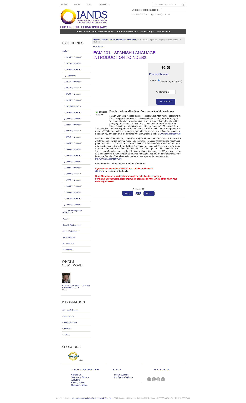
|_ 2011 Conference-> (72, 106)
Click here (100, 171)
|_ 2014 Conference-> (72, 88)
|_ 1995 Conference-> (72, 192)
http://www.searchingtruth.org (108, 159)
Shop (77, 4)
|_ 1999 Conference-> (72, 168)
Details (81, 360)
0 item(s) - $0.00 (162, 15)
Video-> (66, 219)
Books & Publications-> (72, 225)
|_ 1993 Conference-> (72, 204)
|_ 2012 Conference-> (72, 100)
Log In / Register (139, 15)
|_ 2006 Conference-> (72, 131)
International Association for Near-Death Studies (91, 398)
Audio (104, 40)
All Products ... (68, 250)
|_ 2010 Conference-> (72, 112)
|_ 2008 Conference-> (72, 125)
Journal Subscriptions (127, 31)
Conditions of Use (69, 322)
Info (89, 4)
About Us (75, 380)
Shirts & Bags (147, 31)
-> (66, 51)
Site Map (66, 335)
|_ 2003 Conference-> (72, 149)
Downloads (132, 40)
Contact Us (66, 328)
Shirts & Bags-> (69, 237)
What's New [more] (72, 263)
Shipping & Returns (70, 310)
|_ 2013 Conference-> (72, 94)
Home (63, 4)
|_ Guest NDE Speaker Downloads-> (72, 212)
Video (87, 31)
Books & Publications (103, 31)
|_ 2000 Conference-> (72, 161)
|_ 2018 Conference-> (72, 57)
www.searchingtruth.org (171, 134)
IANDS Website (121, 375)
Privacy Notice (68, 316)
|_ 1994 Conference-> (72, 198)
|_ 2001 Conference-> (72, 155)
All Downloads (163, 31)
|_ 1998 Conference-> (72, 174)
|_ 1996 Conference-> (72, 186)
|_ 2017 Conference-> (72, 63)
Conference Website (123, 377)
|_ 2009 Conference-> (72, 118)
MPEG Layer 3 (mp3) (171, 81)
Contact (104, 4)
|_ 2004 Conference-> (72, 143)
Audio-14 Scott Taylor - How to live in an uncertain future (76, 286)
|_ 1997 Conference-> (72, 180)
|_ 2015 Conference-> (72, 82)
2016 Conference (117, 40)
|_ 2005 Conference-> (72, 137)
